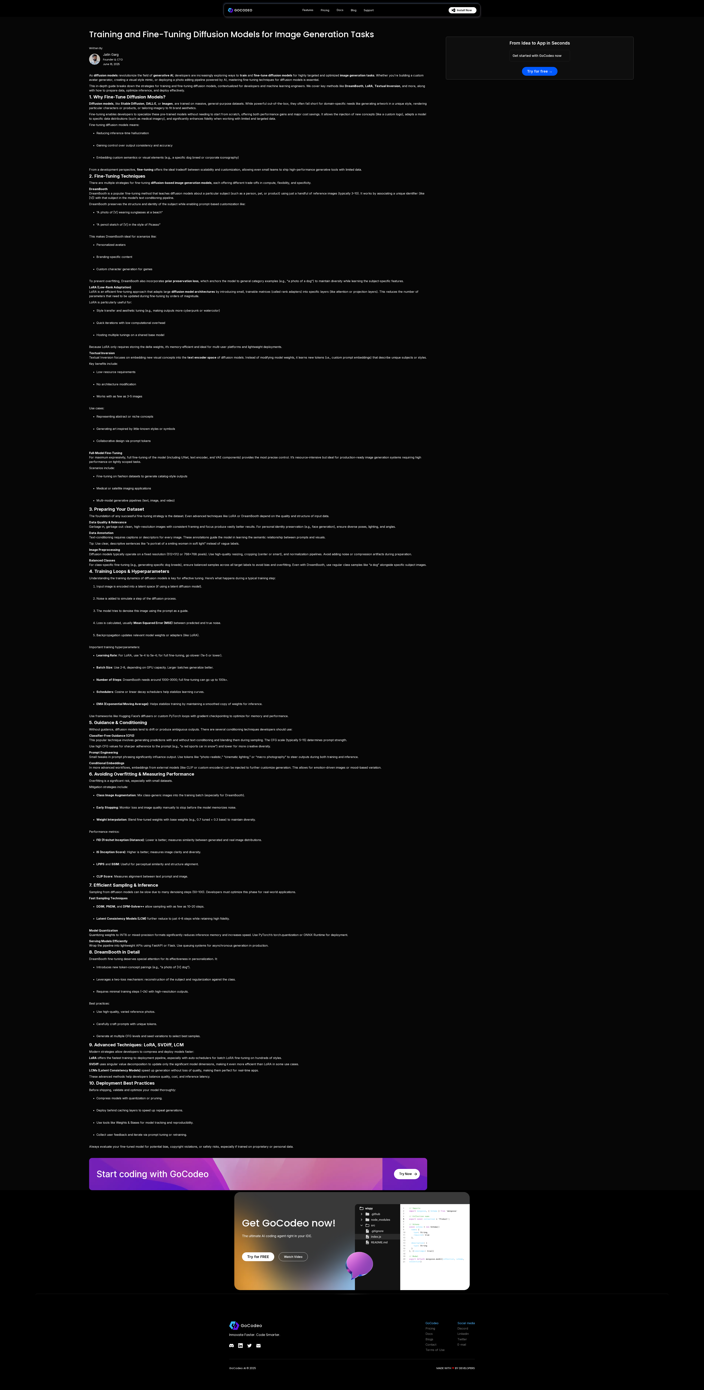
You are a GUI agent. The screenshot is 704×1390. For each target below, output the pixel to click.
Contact (431, 1344)
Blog (353, 10)
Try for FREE (258, 1257)
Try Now (405, 1174)
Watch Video (293, 1257)
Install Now (464, 10)
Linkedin (463, 1334)
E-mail (461, 1344)
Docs (340, 10)
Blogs (429, 1339)
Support (369, 10)
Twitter (462, 1339)
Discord (462, 1328)
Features (307, 10)
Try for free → (539, 71)
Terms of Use (435, 1350)
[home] (240, 10)
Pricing (325, 10)
